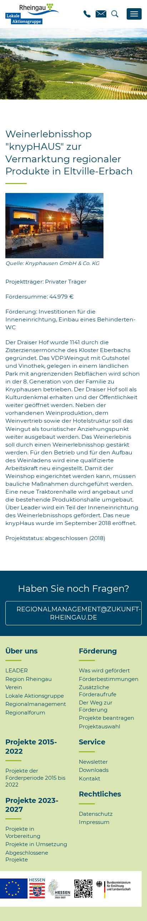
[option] (73, 64)
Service (92, 742)
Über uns (21, 651)
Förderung (98, 651)
